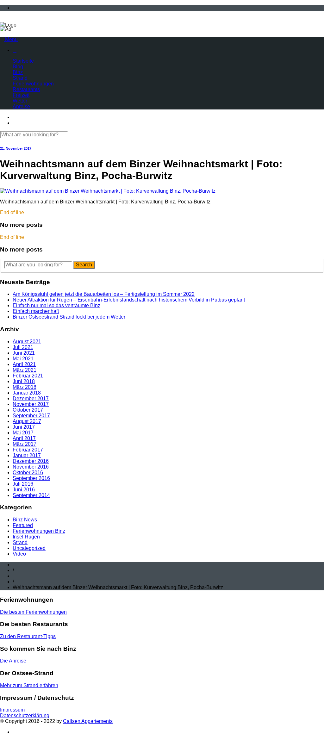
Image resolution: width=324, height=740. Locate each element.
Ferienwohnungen (33, 83)
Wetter (20, 100)
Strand (20, 78)
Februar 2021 (28, 375)
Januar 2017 (27, 455)
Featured (23, 525)
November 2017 (31, 404)
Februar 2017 (28, 449)
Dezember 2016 (31, 461)
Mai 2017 (23, 432)
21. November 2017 (15, 148)
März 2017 (24, 444)
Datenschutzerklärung (24, 715)
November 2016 (31, 466)
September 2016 (31, 478)
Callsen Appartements (88, 721)
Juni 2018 (24, 381)
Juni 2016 (24, 489)
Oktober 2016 (28, 472)
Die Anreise (13, 660)
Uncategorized (29, 548)
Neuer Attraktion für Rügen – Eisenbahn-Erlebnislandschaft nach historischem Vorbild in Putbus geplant (129, 299)
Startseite (23, 61)
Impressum (12, 709)
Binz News (25, 519)
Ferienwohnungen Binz (39, 531)
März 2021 (24, 370)
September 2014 (31, 495)
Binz (18, 72)
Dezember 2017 (31, 398)
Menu (11, 39)
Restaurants (26, 89)
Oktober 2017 (28, 410)
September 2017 (31, 415)
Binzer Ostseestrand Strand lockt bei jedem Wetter (69, 317)
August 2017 (27, 421)
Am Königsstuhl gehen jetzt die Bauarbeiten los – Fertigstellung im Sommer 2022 (104, 294)
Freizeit (21, 95)
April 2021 (24, 364)
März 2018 (24, 387)
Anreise (21, 106)
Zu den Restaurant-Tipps (28, 636)
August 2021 (27, 341)
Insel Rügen (26, 536)
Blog (18, 66)
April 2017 (24, 438)
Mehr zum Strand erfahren (29, 685)
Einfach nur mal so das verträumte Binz (56, 305)
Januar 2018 (27, 392)
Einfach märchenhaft (36, 311)
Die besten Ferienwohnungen (33, 612)
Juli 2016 (23, 484)
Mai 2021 (23, 358)
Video (19, 554)
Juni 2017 (24, 427)
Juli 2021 (23, 347)
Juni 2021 (24, 353)
